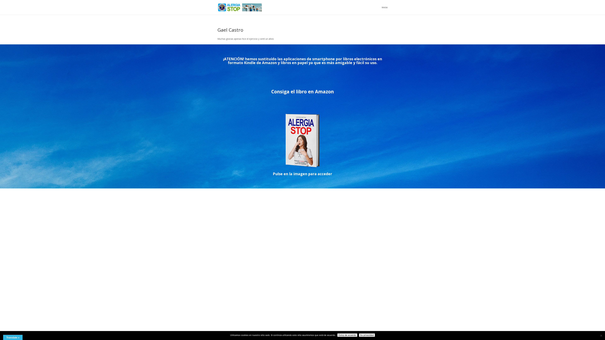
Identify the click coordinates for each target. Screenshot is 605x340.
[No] (601, 335)
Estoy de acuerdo (347, 335)
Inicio (385, 7)
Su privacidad (367, 335)
